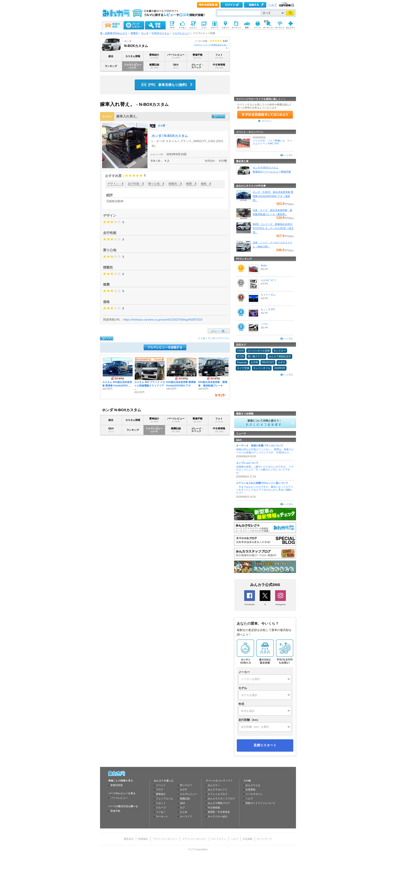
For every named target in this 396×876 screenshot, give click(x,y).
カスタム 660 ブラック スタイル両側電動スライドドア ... (149, 386)
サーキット (162, 816)
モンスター (279, 350)
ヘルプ (272, 4)
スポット (161, 803)
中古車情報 (219, 66)
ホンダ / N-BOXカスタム (170, 136)
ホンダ (144, 33)
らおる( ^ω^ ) (268, 280)
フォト (219, 56)
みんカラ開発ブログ (219, 803)
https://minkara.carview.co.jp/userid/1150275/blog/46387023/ (163, 319)
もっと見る (288, 155)
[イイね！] (218, 116)
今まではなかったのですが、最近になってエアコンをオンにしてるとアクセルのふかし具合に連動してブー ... (264, 489)
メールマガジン (254, 794)
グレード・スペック (197, 66)
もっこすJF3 (268, 309)
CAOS (240, 350)
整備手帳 (198, 56)
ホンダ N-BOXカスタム (265, 167)
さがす (183, 789)
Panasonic (242, 362)
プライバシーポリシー (165, 839)
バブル (264, 324)
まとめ (183, 812)
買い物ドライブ (256, 356)
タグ (182, 807)
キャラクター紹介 (217, 816)
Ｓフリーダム (268, 294)
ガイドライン (218, 839)
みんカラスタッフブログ (221, 798)
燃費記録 (154, 66)
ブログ (159, 789)
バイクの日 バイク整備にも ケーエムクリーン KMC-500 (272, 142)
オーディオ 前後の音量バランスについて (259, 445)
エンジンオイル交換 (259, 350)
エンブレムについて (247, 462)
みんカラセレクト (217, 789)
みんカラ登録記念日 (280, 356)
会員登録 (250, 789)
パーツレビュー (176, 56)
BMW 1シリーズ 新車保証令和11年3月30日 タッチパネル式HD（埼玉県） (273, 228)
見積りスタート (265, 745)
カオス (281, 362)
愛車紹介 (154, 56)
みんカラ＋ (214, 785)
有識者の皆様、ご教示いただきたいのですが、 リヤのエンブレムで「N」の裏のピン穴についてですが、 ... (265, 469)
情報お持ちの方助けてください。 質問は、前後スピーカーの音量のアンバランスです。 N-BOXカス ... (265, 451)
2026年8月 (279, 368)
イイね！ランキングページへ (214, 338)
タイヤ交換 (243, 368)
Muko (264, 265)
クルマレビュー (181, 33)
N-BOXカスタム (160, 33)
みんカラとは (252, 785)
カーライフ (186, 816)
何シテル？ (186, 785)
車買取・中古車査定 (219, 812)
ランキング (111, 66)
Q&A (176, 66)
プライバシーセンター (194, 839)
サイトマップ (264, 839)
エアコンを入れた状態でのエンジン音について (262, 483)
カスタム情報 (132, 56)
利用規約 (143, 839)
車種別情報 (116, 785)
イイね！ (161, 812)
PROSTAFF (268, 362)
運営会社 (129, 839)
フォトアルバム (164, 798)
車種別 (134, 33)
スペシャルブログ (217, 794)
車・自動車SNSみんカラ (113, 33)
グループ (161, 807)
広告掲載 (247, 839)
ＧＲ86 (254, 362)
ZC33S (240, 356)
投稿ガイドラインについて (260, 803)
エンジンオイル (261, 368)
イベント (161, 785)
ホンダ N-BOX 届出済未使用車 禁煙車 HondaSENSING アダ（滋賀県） (273, 196)
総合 (110, 56)
